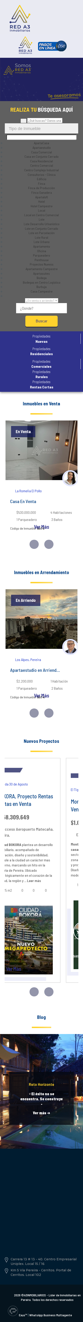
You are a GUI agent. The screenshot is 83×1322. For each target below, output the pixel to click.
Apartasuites (41, 273)
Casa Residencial (41, 161)
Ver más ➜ (41, 1113)
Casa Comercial (41, 152)
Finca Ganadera (41, 192)
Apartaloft (41, 197)
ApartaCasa (41, 143)
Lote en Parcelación (42, 233)
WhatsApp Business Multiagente (50, 1315)
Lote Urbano (42, 242)
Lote (41, 219)
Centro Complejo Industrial (41, 170)
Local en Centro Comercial (41, 215)
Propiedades (41, 338)
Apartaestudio (42, 147)
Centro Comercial (41, 165)
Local (41, 210)
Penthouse (42, 260)
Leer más (33, 880)
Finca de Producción (41, 188)
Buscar (41, 321)
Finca (41, 183)
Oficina (41, 251)
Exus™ (23, 1315)
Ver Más (41, 527)
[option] (41, 479)
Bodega (42, 278)
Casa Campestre (42, 291)
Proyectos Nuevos (41, 264)
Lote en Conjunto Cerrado (41, 228)
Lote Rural (41, 237)
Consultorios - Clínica (42, 175)
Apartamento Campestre (42, 269)
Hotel (41, 201)
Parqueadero (41, 255)
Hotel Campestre (42, 206)
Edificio (41, 179)
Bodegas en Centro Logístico (41, 282)
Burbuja (41, 287)
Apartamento (41, 246)
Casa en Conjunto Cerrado (41, 156)
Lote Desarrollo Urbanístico (41, 224)
